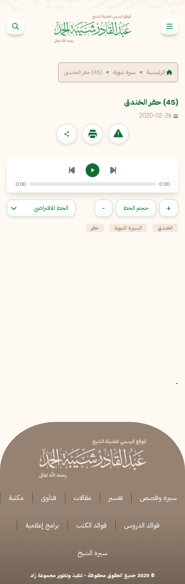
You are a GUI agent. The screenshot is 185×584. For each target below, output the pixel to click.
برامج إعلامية (42, 525)
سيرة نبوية (124, 72)
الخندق (165, 228)
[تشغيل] (92, 170)
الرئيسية (156, 72)
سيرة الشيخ (92, 553)
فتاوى (48, 498)
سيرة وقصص (158, 498)
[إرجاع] (72, 170)
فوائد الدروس (142, 525)
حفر (95, 228)
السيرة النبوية (128, 228)
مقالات (82, 498)
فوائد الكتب (91, 525)
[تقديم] (113, 170)
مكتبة (16, 498)
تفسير (115, 498)
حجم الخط (135, 207)
